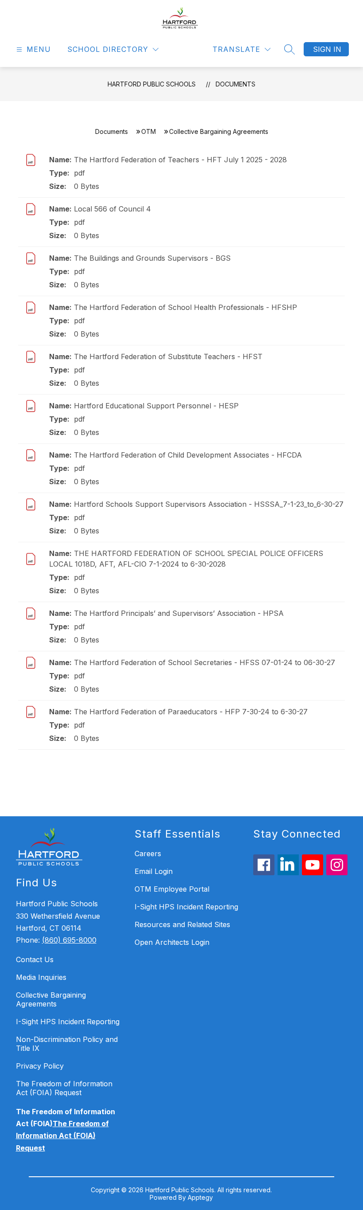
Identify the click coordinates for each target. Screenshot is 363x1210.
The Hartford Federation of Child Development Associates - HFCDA (188, 454)
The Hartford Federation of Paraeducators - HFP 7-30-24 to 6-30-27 (191, 711)
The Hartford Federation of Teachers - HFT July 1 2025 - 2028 (180, 159)
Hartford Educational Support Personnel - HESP (156, 405)
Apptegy (200, 1197)
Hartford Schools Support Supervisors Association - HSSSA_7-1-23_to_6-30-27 (209, 504)
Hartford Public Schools (152, 84)
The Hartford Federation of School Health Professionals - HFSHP (185, 307)
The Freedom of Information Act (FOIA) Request (64, 1088)
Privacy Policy (40, 1065)
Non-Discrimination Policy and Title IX (67, 1044)
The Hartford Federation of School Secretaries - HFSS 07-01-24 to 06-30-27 (204, 662)
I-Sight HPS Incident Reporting (68, 1021)
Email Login (154, 871)
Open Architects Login (172, 942)
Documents (235, 84)
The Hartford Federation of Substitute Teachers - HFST (168, 356)
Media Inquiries (41, 977)
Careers (148, 853)
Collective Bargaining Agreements (51, 999)
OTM (148, 131)
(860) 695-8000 (69, 940)
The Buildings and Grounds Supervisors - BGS (152, 258)
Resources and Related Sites (182, 924)
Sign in (327, 49)
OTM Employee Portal (172, 889)
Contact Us (35, 959)
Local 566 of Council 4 (112, 208)
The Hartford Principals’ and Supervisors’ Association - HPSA (179, 613)
